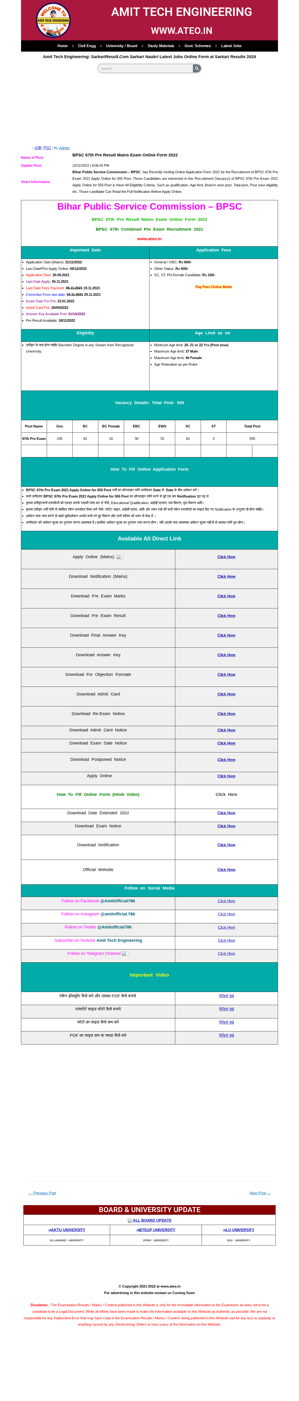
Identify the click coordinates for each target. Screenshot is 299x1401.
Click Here (226, 901)
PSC (47, 148)
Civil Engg (87, 46)
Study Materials (161, 46)
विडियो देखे (226, 996)
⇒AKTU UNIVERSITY (66, 1230)
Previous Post (42, 1193)
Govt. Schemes (198, 46)
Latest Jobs (231, 46)
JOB (38, 148)
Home (62, 46)
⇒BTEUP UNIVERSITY (156, 1230)
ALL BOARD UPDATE (152, 1220)
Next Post (260, 1193)
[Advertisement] (149, 109)
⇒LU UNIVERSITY (238, 1230)
